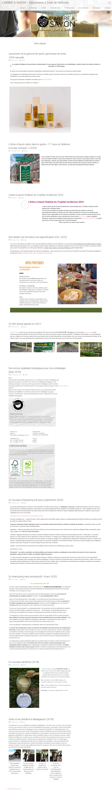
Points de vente (55, 8)
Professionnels (69, 8)
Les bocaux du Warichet (89, 218)
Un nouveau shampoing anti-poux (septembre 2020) (36, 499)
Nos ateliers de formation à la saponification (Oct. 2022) (38, 237)
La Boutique (33, 8)
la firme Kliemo (63, 386)
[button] (25, 205)
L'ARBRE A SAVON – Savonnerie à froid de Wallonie (35, 2)
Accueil (22, 8)
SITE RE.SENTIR (46, 79)
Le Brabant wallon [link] (55, 208)
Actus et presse (83, 8)
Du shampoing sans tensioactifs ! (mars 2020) (33, 576)
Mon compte (97, 8)
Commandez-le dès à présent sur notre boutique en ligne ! (26, 516)
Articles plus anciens (13, 789)
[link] (14, 332)
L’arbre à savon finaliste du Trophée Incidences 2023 (36, 194)
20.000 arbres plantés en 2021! (25, 323)
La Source (83, 216)
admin (23, 60)
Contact (107, 8)
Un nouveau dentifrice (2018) (24, 662)
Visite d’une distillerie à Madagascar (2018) (31, 719)
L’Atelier (43, 8)
